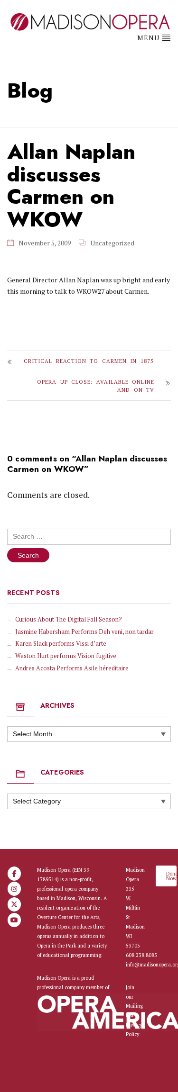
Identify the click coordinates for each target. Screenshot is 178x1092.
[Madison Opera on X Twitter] (14, 904)
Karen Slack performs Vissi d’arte (60, 644)
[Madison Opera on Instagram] (14, 889)
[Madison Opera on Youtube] (14, 920)
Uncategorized (112, 242)
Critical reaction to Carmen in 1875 (89, 360)
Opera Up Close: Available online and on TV (95, 385)
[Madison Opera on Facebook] (14, 873)
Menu (149, 37)
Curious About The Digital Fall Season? (68, 619)
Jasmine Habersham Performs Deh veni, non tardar (84, 632)
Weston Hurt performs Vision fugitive (65, 656)
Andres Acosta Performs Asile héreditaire (72, 668)
